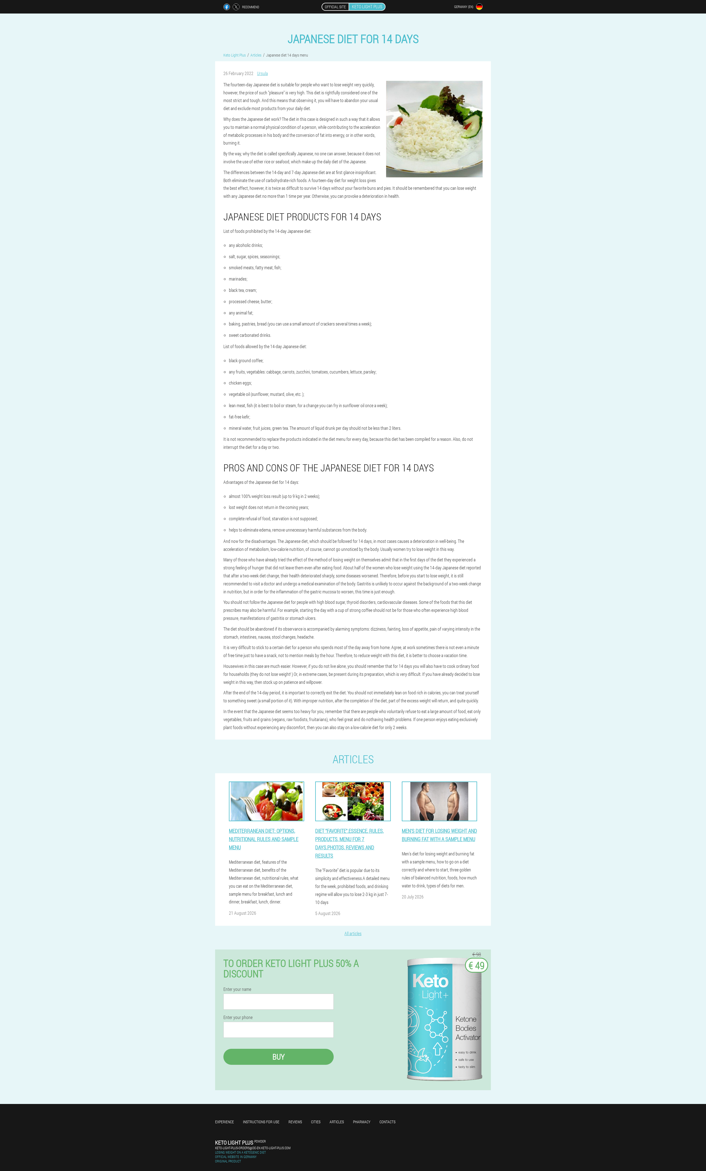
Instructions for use (261, 1121)
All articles (353, 933)
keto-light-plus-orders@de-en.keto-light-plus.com (252, 1148)
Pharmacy (361, 1121)
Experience (224, 1121)
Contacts (387, 1121)
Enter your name (237, 989)
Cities (315, 1121)
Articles (337, 1121)
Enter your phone (238, 1017)
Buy (278, 1057)
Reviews (295, 1121)
